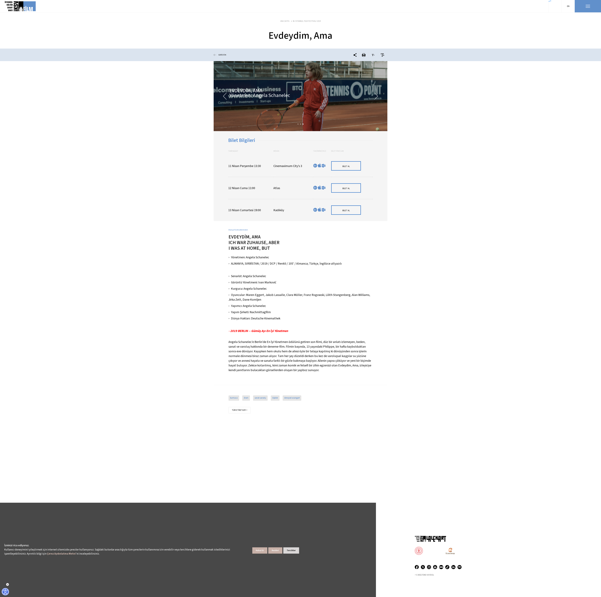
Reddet (275, 550)
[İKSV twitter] (424, 567)
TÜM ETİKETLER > (239, 410)
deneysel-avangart (292, 397)
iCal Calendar (319, 165)
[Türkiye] (431, 551)
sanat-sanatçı (260, 397)
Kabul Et (260, 550)
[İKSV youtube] (436, 567)
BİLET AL (346, 166)
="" (550, 1)
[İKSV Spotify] (459, 567)
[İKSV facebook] (418, 567)
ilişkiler (275, 397)
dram (246, 397)
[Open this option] (430, 538)
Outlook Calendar (324, 166)
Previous (225, 96)
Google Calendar (315, 166)
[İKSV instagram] (430, 567)
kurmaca (234, 397)
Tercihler (291, 550)
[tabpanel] (300, 96)
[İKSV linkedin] (454, 567)
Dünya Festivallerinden (238, 230)
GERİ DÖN (222, 55)
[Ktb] (419, 551)
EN (568, 6)
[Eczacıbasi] (448, 551)
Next (376, 96)
